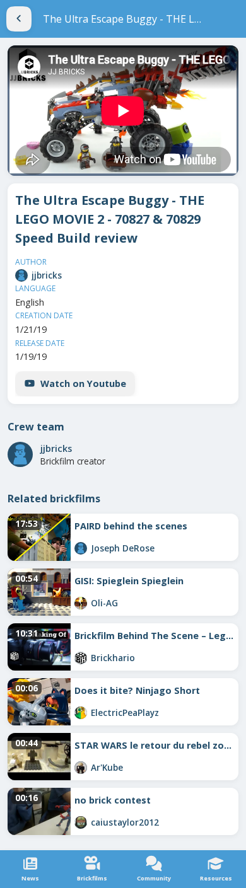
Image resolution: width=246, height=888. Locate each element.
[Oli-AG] (80, 603)
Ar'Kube (107, 767)
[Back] (19, 19)
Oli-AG (104, 603)
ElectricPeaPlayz (125, 712)
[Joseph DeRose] (80, 548)
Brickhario (113, 658)
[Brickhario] (80, 658)
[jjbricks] (21, 275)
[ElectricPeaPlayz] (80, 712)
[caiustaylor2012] (80, 822)
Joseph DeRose (123, 548)
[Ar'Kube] (80, 767)
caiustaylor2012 (125, 822)
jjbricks (47, 275)
